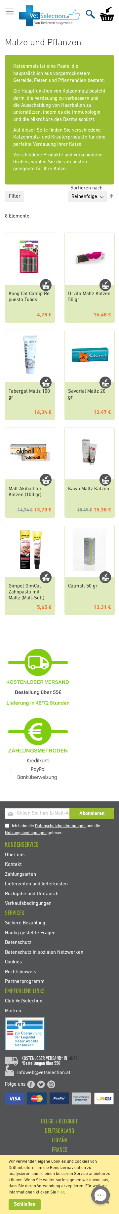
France (59, 1150)
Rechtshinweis (20, 971)
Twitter (41, 1084)
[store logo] (49, 15)
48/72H (74, 1058)
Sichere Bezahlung (25, 923)
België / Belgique (59, 1121)
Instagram (51, 1084)
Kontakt (13, 864)
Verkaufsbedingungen (28, 903)
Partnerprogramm (25, 981)
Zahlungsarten (20, 874)
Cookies (13, 962)
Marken (13, 1010)
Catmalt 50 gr (83, 586)
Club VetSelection (23, 1001)
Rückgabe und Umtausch (32, 893)
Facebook (31, 1084)
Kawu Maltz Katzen (88, 489)
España (59, 1140)
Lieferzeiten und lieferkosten (36, 884)
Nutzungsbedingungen (26, 833)
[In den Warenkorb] (46, 285)
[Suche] (90, 14)
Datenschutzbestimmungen (60, 826)
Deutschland (59, 1131)
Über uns (14, 854)
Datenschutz (18, 942)
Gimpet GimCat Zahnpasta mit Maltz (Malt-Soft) (26, 592)
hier (60, 1192)
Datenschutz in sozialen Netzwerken (44, 952)
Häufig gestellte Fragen (30, 932)
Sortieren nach (86, 188)
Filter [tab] (14, 196)
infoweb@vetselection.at (43, 1073)
